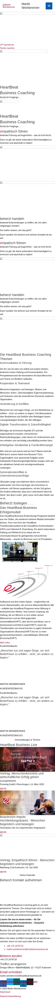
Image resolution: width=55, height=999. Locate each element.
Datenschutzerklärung (10, 996)
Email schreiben (11, 972)
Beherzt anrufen (11, 956)
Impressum (5, 992)
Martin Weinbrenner (31, 5)
